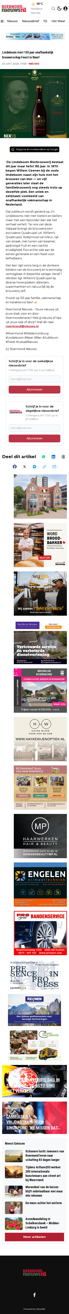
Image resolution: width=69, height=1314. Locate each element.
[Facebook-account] (34, 1295)
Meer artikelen (34, 1237)
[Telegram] (34, 466)
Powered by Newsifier (34, 1309)
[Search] (53, 8)
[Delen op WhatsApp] (43, 456)
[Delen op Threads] (63, 456)
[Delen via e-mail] (54, 466)
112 (45, 21)
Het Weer (58, 21)
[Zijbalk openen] (2, 21)
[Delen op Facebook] (14, 466)
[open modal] (65, 8)
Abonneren (34, 389)
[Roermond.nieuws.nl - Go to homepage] (34, 1272)
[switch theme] (59, 8)
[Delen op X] (24, 466)
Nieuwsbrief (30, 21)
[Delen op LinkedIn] (53, 456)
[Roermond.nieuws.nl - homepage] (14, 8)
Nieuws (12, 21)
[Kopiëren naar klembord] (44, 466)
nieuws (34, 63)
